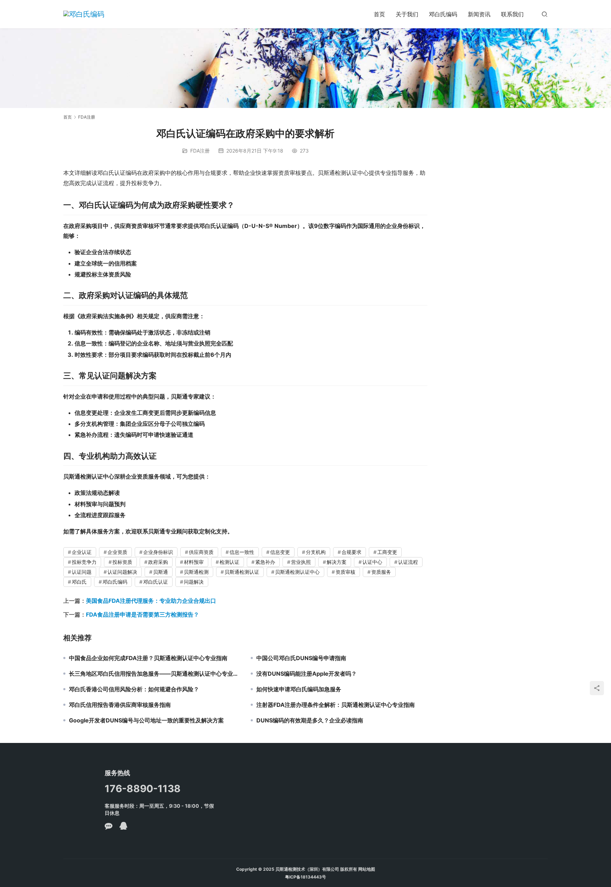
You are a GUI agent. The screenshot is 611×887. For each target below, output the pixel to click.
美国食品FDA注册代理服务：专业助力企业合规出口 (151, 600)
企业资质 (117, 552)
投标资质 (122, 562)
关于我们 (407, 14)
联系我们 (512, 14)
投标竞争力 (84, 562)
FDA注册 (200, 151)
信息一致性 (241, 552)
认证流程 (408, 562)
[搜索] (544, 14)
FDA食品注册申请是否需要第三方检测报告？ (142, 614)
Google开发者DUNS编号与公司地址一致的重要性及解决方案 (146, 720)
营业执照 (301, 562)
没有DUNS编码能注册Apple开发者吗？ (306, 673)
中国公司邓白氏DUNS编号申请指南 (301, 658)
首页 (379, 14)
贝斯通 (160, 572)
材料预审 (194, 562)
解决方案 (337, 562)
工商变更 (387, 552)
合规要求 (351, 552)
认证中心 (372, 562)
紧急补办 (265, 562)
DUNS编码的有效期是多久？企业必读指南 (309, 720)
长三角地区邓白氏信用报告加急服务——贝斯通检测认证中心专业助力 (154, 673)
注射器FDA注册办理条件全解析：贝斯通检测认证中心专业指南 (335, 705)
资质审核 (345, 572)
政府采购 (158, 562)
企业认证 (82, 552)
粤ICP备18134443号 (305, 877)
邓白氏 (79, 582)
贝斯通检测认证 (242, 572)
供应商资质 (201, 552)
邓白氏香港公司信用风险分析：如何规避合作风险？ (134, 689)
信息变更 (280, 552)
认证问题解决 (122, 572)
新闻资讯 (479, 14)
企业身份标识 (158, 552)
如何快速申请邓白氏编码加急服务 (298, 689)
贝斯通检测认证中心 (297, 572)
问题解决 (194, 582)
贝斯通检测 (196, 572)
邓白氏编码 (443, 14)
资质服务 (381, 572)
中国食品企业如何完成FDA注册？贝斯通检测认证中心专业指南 (148, 658)
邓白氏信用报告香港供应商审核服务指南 (120, 705)
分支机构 (316, 552)
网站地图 (366, 869)
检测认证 (229, 562)
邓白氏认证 (155, 582)
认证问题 (82, 572)
